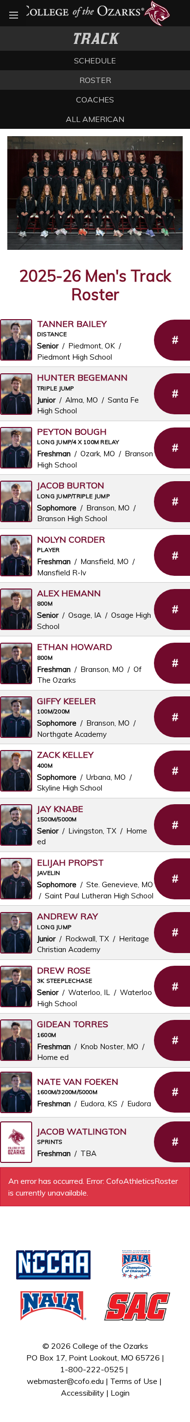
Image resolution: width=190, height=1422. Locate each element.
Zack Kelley (65, 754)
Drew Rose (64, 970)
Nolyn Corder (71, 539)
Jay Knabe (60, 808)
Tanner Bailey (72, 323)
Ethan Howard (74, 646)
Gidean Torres (72, 1023)
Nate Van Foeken (77, 1081)
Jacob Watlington (82, 1131)
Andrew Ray (67, 916)
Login (120, 1393)
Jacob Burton (70, 485)
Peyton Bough (72, 431)
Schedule (95, 60)
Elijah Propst (70, 862)
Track (95, 38)
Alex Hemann (69, 593)
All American (95, 119)
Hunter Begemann (82, 377)
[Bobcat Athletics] (95, 12)
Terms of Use (133, 1381)
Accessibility (82, 1393)
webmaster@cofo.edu (65, 1381)
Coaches (95, 99)
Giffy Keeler (66, 700)
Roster (95, 80)
